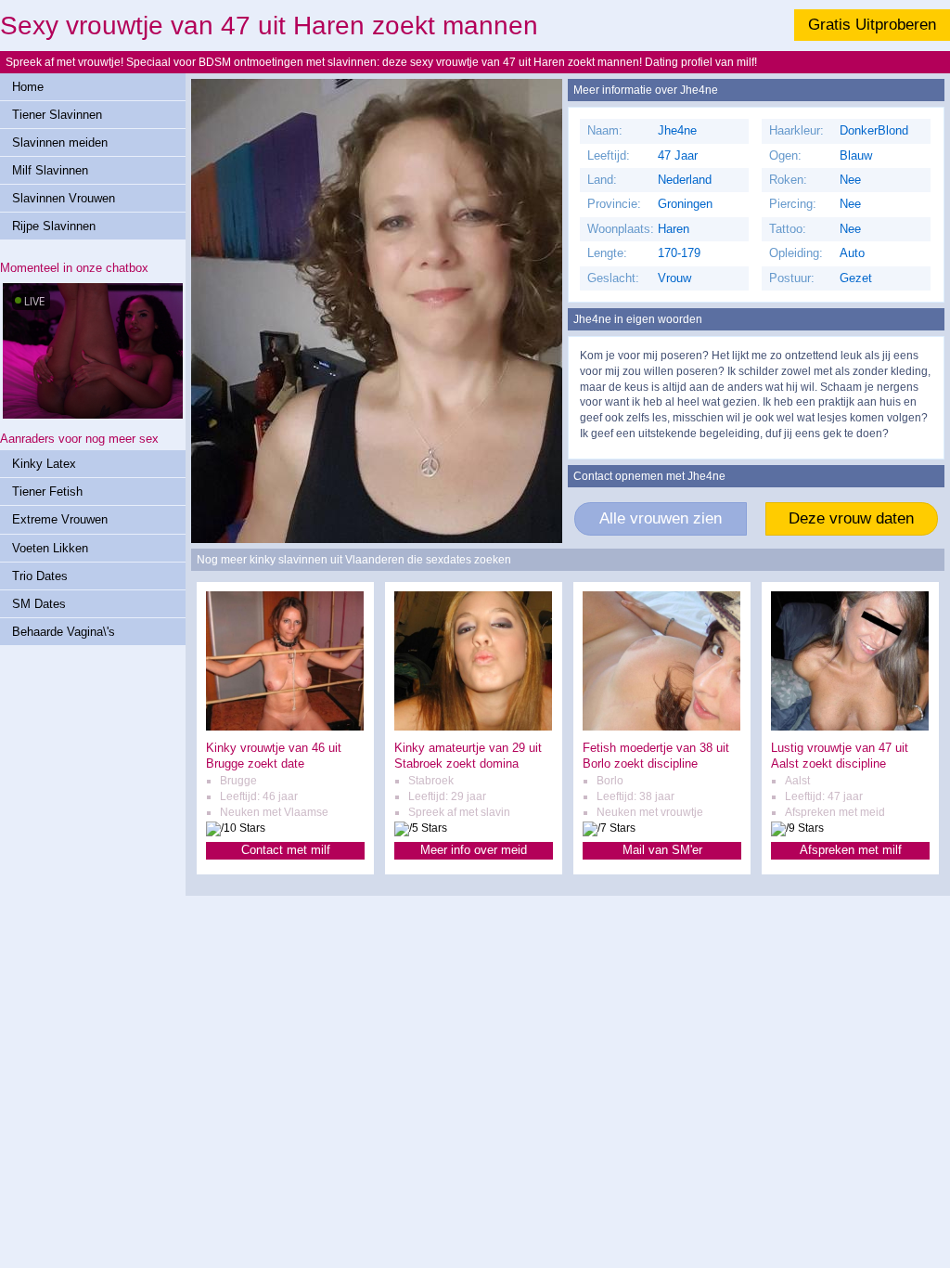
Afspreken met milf (851, 850)
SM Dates (39, 604)
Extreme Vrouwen (60, 519)
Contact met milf (285, 850)
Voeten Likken (50, 548)
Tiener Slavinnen (57, 115)
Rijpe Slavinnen (54, 226)
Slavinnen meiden (60, 142)
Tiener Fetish (47, 491)
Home (28, 87)
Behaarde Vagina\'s (63, 632)
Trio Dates (40, 576)
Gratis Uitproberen (872, 24)
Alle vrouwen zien (660, 518)
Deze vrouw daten (851, 518)
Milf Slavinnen (50, 170)
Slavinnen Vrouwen (63, 198)
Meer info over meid (473, 850)
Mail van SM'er (662, 850)
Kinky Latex (44, 464)
